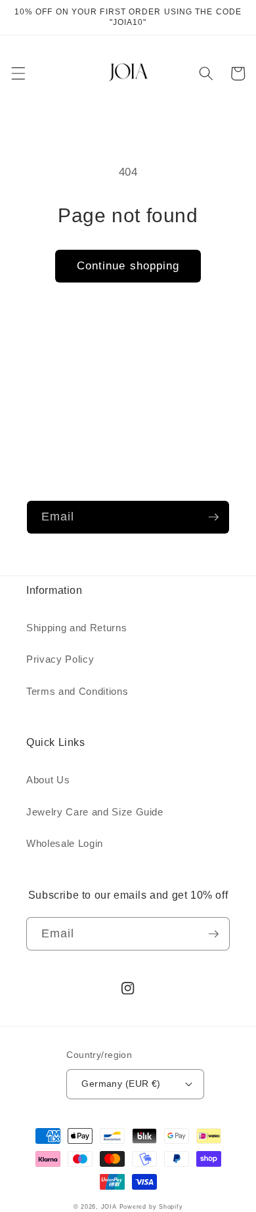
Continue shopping (128, 265)
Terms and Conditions (77, 691)
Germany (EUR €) (121, 1083)
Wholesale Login (64, 843)
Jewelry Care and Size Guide (94, 811)
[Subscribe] (213, 517)
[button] (17, 73)
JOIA (109, 1206)
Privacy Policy (60, 659)
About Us (48, 779)
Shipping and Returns (76, 627)
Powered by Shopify (151, 1206)
